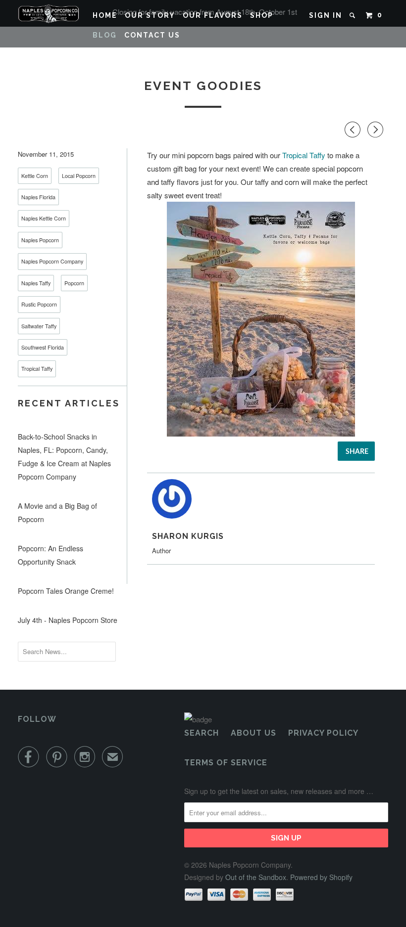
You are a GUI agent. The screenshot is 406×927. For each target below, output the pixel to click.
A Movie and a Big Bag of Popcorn (57, 512)
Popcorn (74, 283)
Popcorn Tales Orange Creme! (66, 591)
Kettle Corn (34, 175)
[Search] (353, 15)
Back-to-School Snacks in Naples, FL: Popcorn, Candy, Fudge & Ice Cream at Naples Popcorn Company (64, 457)
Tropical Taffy (36, 368)
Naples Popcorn (40, 240)
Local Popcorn (79, 175)
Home (105, 15)
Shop (261, 15)
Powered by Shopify (321, 877)
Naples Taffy (36, 283)
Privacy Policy (323, 733)
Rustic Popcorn (39, 304)
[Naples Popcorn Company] (48, 13)
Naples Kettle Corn (43, 218)
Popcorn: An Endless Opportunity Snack (50, 555)
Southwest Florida (42, 347)
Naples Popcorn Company (52, 261)
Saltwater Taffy (38, 326)
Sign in (325, 15)
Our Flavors (213, 15)
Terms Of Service (225, 762)
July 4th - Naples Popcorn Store (67, 620)
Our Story (150, 15)
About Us (253, 733)
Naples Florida (38, 197)
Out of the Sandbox (255, 877)
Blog (105, 35)
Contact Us (152, 35)
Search (201, 733)
